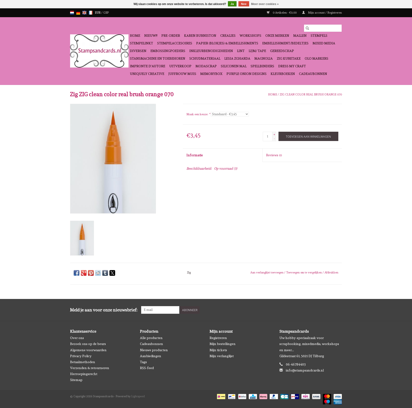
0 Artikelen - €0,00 (284, 12)
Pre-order (170, 35)
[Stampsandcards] (99, 51)
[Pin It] (91, 273)
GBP (106, 12)
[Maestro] (326, 401)
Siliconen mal (234, 66)
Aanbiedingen (150, 356)
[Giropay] (294, 395)
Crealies (228, 35)
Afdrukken (331, 272)
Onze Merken (277, 35)
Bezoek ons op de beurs (88, 344)
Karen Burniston (200, 35)
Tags (143, 362)
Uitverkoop (180, 66)
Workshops (250, 35)
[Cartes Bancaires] (284, 395)
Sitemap (76, 380)
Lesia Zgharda (237, 58)
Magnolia (263, 58)
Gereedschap (282, 51)
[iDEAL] (220, 395)
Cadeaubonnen (313, 74)
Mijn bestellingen (223, 344)
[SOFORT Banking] (263, 395)
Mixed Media (324, 43)
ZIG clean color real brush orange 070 (311, 94)
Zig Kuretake (289, 58)
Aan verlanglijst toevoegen (267, 272)
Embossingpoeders (167, 51)
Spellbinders (262, 66)
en (84, 13)
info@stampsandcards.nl (305, 370)
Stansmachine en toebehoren (157, 58)
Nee (244, 4)
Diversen (138, 51)
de (78, 13)
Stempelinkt (141, 43)
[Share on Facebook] (76, 273)
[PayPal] (273, 395)
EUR (98, 12)
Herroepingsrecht (83, 374)
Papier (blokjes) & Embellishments (227, 43)
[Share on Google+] (84, 273)
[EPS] (305, 395)
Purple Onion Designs (247, 74)
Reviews (274, 155)
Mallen (300, 35)
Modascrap (206, 66)
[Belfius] (242, 395)
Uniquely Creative (147, 74)
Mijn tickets (218, 350)
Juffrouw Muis (182, 74)
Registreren (218, 338)
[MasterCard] (326, 395)
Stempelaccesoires (174, 43)
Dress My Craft (292, 66)
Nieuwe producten (154, 350)
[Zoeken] (307, 28)
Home (135, 35)
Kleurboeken (283, 74)
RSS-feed (147, 368)
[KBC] (252, 395)
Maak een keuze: (198, 114)
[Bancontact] (231, 395)
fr (91, 13)
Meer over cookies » (265, 4)
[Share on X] (112, 273)
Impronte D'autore (147, 66)
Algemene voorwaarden (88, 350)
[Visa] (337, 395)
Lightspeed (138, 396)
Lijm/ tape (257, 51)
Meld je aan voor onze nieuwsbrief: (104, 309)
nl (72, 13)
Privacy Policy (81, 356)
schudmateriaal (204, 58)
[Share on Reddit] (98, 273)
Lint (241, 51)
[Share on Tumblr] (105, 273)
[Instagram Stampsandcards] (338, 310)
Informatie (194, 155)
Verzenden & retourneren (89, 368)
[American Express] (337, 401)
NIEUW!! (150, 35)
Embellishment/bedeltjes (285, 43)
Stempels (319, 35)
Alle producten (151, 338)
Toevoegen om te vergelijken (304, 272)
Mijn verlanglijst (222, 356)
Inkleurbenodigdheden (211, 51)
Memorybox (211, 74)
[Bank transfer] (315, 395)
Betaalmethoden (82, 362)
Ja (232, 4)
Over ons (77, 338)
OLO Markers (316, 58)
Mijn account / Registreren (324, 12)
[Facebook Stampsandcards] (330, 310)
